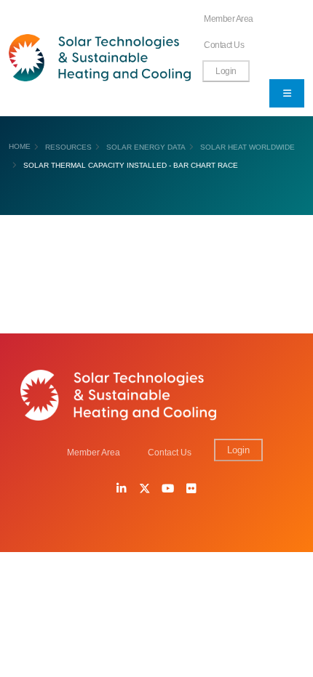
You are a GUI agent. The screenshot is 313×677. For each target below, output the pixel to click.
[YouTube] (168, 489)
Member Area (228, 18)
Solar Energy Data (146, 147)
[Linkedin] (121, 489)
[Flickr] (191, 489)
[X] (145, 489)
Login (226, 71)
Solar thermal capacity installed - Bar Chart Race (130, 165)
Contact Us (224, 44)
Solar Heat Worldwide (247, 147)
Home (20, 146)
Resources (68, 147)
